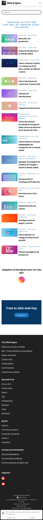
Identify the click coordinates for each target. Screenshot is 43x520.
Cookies (21, 502)
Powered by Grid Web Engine (21, 508)
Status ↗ (5, 438)
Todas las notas (13, 22)
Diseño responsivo (9, 355)
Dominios (35, 24)
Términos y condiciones (21, 504)
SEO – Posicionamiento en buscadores (17, 351)
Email (17, 27)
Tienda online (32, 35)
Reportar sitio (21, 506)
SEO (17, 24)
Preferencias (11, 518)
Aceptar (32, 518)
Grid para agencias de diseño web (15, 463)
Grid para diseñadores (10, 454)
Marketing (24, 27)
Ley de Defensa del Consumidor (17, 500)
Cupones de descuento (29, 108)
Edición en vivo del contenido (13, 347)
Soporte (5, 425)
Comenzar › (21, 315)
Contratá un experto (10, 429)
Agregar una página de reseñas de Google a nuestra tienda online (29, 165)
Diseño (12, 24)
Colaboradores (7, 363)
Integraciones (25, 24)
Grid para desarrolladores (12, 458)
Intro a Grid (25, 22)
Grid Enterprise (8, 368)
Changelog (6, 442)
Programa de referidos (11, 372)
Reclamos (33, 500)
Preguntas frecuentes (10, 434)
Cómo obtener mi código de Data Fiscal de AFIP (29, 237)
